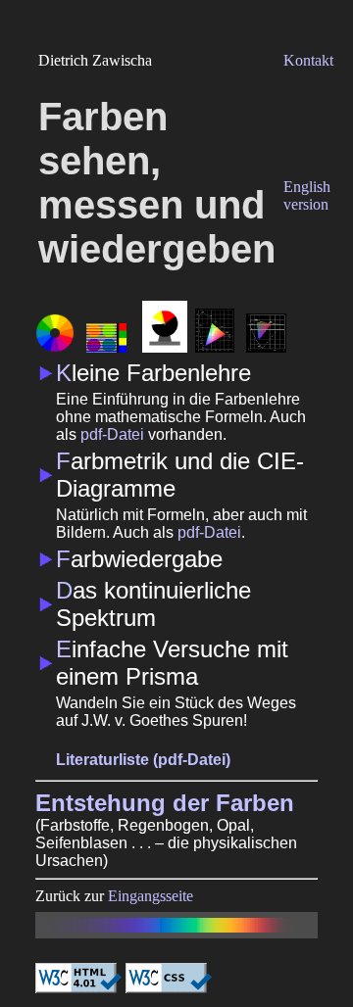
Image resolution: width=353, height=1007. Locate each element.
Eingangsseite (150, 895)
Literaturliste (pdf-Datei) (143, 759)
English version (306, 195)
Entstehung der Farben (164, 803)
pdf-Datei (112, 434)
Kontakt (308, 60)
